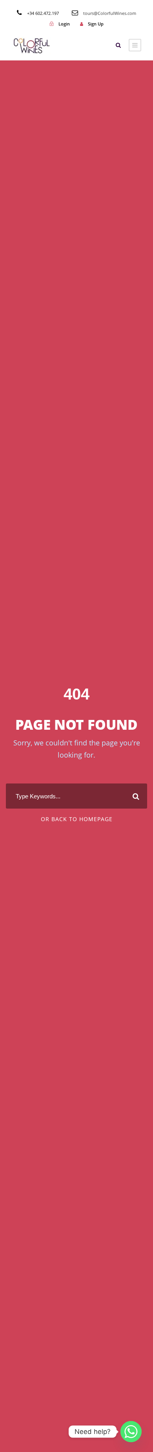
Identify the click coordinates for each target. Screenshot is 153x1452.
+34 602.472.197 (43, 13)
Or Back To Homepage (77, 819)
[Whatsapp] (131, 1431)
